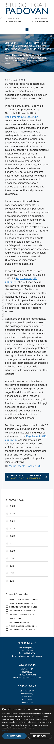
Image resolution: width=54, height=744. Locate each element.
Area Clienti (27, 700)
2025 (12, 513)
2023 (12, 528)
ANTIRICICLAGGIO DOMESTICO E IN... (23, 626)
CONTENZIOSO (15, 618)
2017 (12, 573)
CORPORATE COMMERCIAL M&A (21, 614)
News (14, 55)
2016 (12, 580)
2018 (12, 565)
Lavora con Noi (27, 703)
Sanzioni (32, 466)
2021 (12, 543)
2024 (12, 521)
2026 (12, 506)
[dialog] (27, 724)
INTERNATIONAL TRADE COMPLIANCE (23, 607)
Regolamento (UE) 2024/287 (21, 116)
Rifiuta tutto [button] (40, 736)
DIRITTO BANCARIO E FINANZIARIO (22, 630)
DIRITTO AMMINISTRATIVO (19, 622)
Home (7, 55)
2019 (12, 558)
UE (39, 466)
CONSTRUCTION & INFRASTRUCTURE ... (24, 603)
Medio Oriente (26, 55)
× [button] (51, 708)
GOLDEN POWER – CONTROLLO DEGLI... (23, 599)
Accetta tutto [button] (14, 736)
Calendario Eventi (27, 691)
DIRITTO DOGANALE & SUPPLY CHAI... (22, 611)
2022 (12, 536)
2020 (12, 551)
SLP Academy (27, 694)
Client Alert (27, 697)
